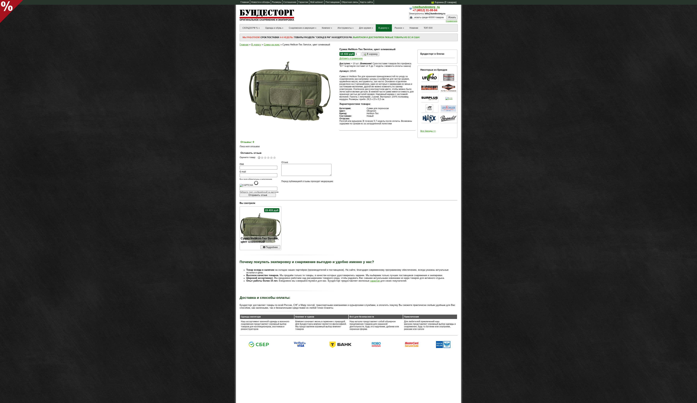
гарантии (375, 280)
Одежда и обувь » (274, 28)
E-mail (243, 171)
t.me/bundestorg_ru (426, 7)
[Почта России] (443, 347)
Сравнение (451, 21)
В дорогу (256, 44)
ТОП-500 (428, 28)
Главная (244, 44)
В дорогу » (383, 28)
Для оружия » (366, 28)
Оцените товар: (248, 157)
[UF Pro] (430, 81)
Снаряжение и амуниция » (302, 28)
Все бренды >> (428, 131)
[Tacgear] (449, 81)
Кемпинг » (327, 28)
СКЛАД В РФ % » (251, 28)
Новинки (413, 28)
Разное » (399, 28)
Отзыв (284, 162)
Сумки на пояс (272, 44)
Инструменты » (346, 28)
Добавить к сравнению (351, 58)
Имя (242, 164)
